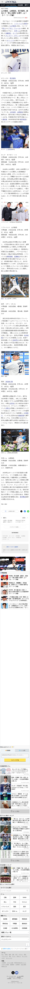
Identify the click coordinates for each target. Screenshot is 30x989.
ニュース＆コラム (11, 5)
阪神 (14, 897)
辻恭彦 (5, 928)
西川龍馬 (13, 78)
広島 (5, 897)
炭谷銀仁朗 (9, 381)
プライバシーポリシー (18, 978)
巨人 (4, 28)
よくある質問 (20, 976)
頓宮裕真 (23, 119)
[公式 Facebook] (16, 972)
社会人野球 (23, 964)
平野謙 (15, 923)
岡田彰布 (24, 919)
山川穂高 (13, 26)
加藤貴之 (8, 33)
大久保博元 (15, 928)
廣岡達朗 (14, 919)
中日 (14, 902)
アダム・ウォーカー (14, 28)
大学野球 (17, 964)
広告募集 (9, 978)
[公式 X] (13, 972)
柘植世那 (21, 415)
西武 (25, 23)
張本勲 (5, 919)
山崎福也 (20, 112)
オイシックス (9, 958)
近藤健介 (17, 256)
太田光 (12, 403)
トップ (3, 5)
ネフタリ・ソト (6, 539)
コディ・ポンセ (11, 537)
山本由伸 (13, 112)
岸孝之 (8, 408)
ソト (7, 149)
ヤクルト (24, 902)
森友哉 (5, 119)
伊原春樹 (24, 928)
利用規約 (19, 977)
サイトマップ (12, 977)
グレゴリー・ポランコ (13, 36)
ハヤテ (3, 958)
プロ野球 (4, 962)
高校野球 (12, 964)
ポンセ (6, 298)
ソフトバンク (18, 23)
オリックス (10, 40)
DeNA (10, 149)
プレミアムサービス (11, 976)
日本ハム (17, 31)
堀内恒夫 (24, 923)
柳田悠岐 (10, 256)
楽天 (2, 298)
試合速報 (20, 5)
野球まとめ (4, 966)
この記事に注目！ (11, 511)
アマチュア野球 (5, 964)
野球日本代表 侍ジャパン (20, 962)
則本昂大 (15, 340)
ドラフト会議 (10, 962)
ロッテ (15, 33)
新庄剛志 (23, 497)
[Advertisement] (15, 676)
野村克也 (5, 923)
